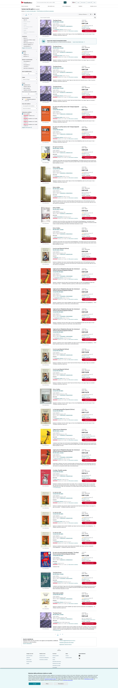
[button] (23, 14)
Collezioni (38, 6)
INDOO (55, 563)
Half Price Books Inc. (58, 196)
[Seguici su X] (79, 658)
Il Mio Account (28, 659)
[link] (95, 14)
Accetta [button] (34, 683)
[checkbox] (22, 19)
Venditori (80, 6)
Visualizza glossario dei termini (66, 642)
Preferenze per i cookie (57, 663)
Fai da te (67, 655)
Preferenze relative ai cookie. (50, 678)
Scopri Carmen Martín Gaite (78, 41)
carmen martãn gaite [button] (31, 11)
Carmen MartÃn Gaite (58, 109)
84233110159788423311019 (66, 152)
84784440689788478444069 (66, 276)
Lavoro (54, 659)
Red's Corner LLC (57, 479)
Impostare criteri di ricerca (65, 644)
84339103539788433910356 (66, 498)
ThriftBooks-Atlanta (58, 29)
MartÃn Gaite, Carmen (58, 22)
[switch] (23, 99)
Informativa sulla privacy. (68, 680)
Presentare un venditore (44, 659)
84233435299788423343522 (66, 173)
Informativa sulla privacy (57, 661)
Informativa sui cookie (56, 665)
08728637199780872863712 (66, 26)
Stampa (54, 657)
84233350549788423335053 (66, 395)
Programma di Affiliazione (44, 657)
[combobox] (50, 2)
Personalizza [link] (60, 683)
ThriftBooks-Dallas (58, 55)
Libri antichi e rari (51, 6)
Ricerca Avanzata (25, 6)
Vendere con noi (93, 6)
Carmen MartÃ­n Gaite (58, 471)
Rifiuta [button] (47, 683)
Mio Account (83, 2)
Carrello (27, 663)
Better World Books (58, 156)
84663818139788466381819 (66, 559)
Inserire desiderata (27, 643)
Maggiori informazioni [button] (26, 127)
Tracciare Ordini (29, 661)
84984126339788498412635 (66, 113)
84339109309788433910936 (66, 415)
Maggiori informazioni (26, 47)
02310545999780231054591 (66, 578)
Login (78, 2)
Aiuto (94, 2)
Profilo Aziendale (56, 655)
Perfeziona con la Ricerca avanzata (46, 11)
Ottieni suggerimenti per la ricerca (67, 640)
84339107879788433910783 (66, 254)
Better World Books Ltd (59, 438)
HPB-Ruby (56, 257)
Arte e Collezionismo (66, 6)
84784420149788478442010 (66, 435)
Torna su (59, 650)
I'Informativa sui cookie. (88, 678)
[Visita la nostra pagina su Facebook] (79, 656)
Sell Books (56, 622)
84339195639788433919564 (66, 476)
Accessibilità (55, 667)
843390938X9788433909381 (66, 598)
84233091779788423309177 (66, 213)
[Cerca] (65, 2)
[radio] (22, 54)
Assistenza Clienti (69, 657)
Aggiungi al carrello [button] (89, 31)
